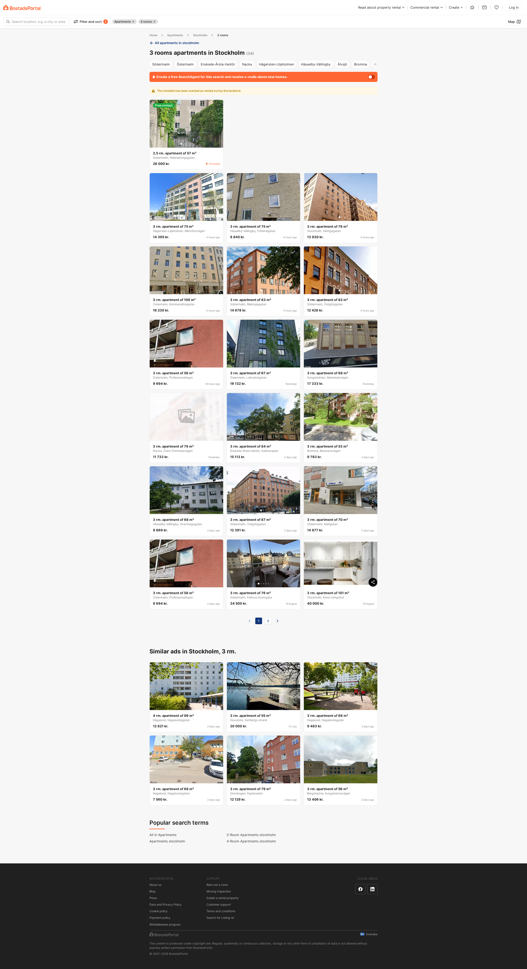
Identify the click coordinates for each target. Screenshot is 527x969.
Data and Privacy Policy (165, 904)
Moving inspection (218, 891)
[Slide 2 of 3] (263, 290)
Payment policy (159, 917)
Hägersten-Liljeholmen (276, 64)
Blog (152, 891)
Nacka (247, 64)
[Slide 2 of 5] (184, 144)
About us (155, 884)
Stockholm (200, 35)
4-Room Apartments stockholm (251, 841)
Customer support (218, 904)
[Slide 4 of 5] (189, 144)
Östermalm (185, 64)
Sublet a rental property (222, 898)
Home (153, 35)
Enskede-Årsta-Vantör (218, 64)
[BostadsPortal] (21, 7)
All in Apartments (162, 835)
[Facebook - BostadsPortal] (360, 889)
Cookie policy (158, 911)
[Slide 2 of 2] (342, 217)
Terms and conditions (220, 911)
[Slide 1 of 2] (339, 217)
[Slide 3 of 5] (186, 144)
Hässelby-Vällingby (316, 64)
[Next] (277, 621)
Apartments (175, 35)
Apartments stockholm (167, 841)
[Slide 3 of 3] (266, 290)
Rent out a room (217, 884)
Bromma (360, 64)
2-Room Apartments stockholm (251, 835)
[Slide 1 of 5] (181, 144)
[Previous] (249, 621)
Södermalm (161, 64)
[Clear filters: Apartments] (133, 21)
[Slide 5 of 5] (191, 144)
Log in (514, 7)
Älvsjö (342, 64)
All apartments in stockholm (177, 43)
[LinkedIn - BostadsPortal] (372, 889)
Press (153, 898)
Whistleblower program (165, 924)
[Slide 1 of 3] (261, 290)
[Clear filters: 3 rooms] (154, 21)
